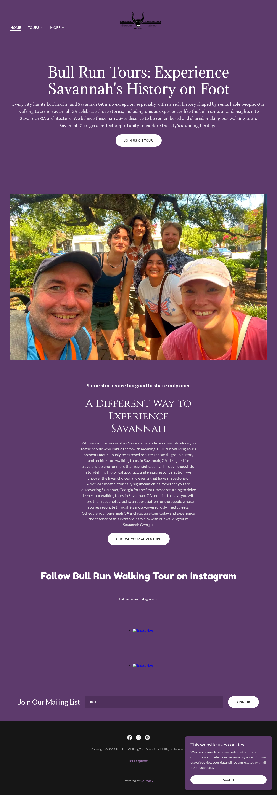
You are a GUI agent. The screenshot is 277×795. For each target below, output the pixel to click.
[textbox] (154, 702)
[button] (35, 27)
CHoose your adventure (138, 539)
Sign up (243, 702)
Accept (228, 779)
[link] (138, 26)
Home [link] (15, 27)
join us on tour (138, 140)
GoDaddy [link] (146, 780)
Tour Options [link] (138, 760)
